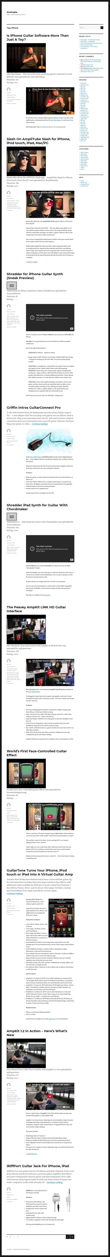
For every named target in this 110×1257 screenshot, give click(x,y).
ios (7, 101)
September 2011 (84, 117)
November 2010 (84, 134)
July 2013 (82, 86)
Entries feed (83, 182)
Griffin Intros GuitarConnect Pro (34, 408)
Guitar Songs (83, 162)
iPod (8, 208)
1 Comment (10, 210)
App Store (47, 595)
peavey (19, 208)
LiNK (15, 679)
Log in (82, 181)
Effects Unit (14, 815)
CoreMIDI (12, 316)
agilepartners (32, 1154)
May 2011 (82, 124)
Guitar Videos (84, 166)
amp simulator (10, 676)
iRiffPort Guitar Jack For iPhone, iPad (38, 1166)
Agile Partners (10, 1095)
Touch (14, 323)
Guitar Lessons (84, 152)
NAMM (18, 679)
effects (12, 204)
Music (8, 321)
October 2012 (83, 100)
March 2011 (83, 127)
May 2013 (82, 90)
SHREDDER (13, 321)
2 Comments (10, 445)
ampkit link (9, 1098)
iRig (11, 208)
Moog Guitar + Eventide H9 (87, 41)
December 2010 (84, 132)
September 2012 (84, 102)
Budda (8, 677)
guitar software (17, 99)
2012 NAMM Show (36, 457)
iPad (13, 206)
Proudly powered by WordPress (21, 1249)
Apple (8, 316)
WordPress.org (84, 186)
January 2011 (83, 130)
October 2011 (83, 115)
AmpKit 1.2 (15, 1096)
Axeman (9, 92)
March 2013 (83, 93)
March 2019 (83, 83)
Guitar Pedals (10, 668)
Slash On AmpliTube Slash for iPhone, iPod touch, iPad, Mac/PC (38, 141)
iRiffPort (16, 1199)
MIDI (17, 319)
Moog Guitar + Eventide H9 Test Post (90, 39)
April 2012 (83, 107)
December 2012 (84, 96)
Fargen (19, 1098)
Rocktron (13, 1101)
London (9, 1101)
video (18, 820)
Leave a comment (11, 103)
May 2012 (82, 105)
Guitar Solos (83, 160)
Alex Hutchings (56, 120)
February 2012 (84, 108)
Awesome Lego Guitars (86, 45)
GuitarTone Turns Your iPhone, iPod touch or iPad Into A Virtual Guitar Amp (40, 872)
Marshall (14, 208)
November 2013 (84, 85)
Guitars (17, 200)
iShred (15, 818)
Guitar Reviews (84, 157)
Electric (9, 816)
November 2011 (84, 113)
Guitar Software (11, 97)
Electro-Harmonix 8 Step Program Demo (91, 43)
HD (15, 677)
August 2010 (83, 139)
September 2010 (84, 137)
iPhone (10, 101)
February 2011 (84, 129)
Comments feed (84, 184)
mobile (15, 549)
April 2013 (83, 91)
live (18, 818)
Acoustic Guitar (89, 66)
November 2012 (84, 98)
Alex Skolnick (15, 674)
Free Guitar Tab (89, 71)
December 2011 (84, 112)
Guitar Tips (83, 164)
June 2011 (82, 122)
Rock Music (13, 820)
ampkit (16, 676)
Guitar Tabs (90, 65)
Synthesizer (10, 323)
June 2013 (83, 88)
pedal (8, 820)
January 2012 (83, 110)
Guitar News (83, 154)
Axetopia (12, 12)
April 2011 (83, 125)
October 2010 (83, 135)
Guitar (17, 316)
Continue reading (31, 262)
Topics (82, 169)
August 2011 (83, 118)
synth (18, 321)
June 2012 (83, 103)
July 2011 (82, 120)
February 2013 (84, 95)
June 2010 (83, 140)
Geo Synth (9, 99)
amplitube (9, 203)
